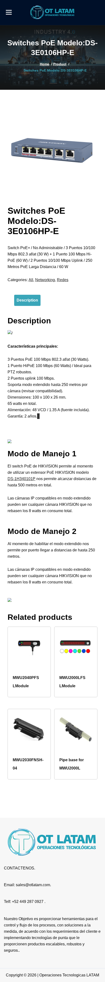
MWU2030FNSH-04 (28, 764)
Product (59, 64)
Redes (62, 280)
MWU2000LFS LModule (72, 682)
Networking (45, 280)
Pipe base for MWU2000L (71, 764)
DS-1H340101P (21, 479)
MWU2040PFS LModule (26, 682)
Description (27, 300)
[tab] (27, 300)
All (31, 280)
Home (44, 64)
